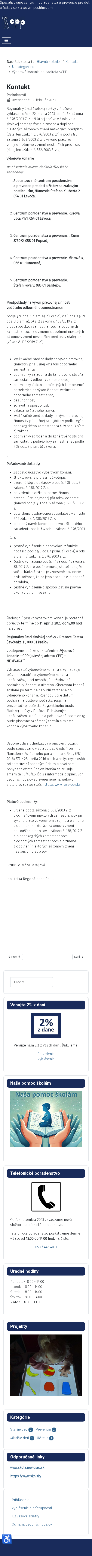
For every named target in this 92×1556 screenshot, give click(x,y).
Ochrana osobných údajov (32, 1524)
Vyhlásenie (46, 1059)
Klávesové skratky (25, 1516)
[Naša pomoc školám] (46, 1119)
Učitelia (42, 1438)
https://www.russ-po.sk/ (61, 785)
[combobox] (31, 982)
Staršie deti (19, 1429)
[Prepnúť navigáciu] (6, 40)
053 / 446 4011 (46, 1247)
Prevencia (43, 1429)
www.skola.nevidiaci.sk (27, 1468)
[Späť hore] (84, 1548)
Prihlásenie (20, 1500)
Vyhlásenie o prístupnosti (32, 1508)
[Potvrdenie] (46, 1025)
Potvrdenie (46, 1054)
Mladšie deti (19, 1438)
